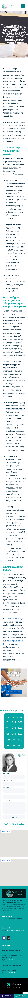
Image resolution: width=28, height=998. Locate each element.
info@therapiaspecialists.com (15, 930)
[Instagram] (8, 938)
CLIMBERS (20, 981)
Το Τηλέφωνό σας (7, 780)
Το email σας (5, 787)
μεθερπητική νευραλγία (14, 619)
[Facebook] (4, 938)
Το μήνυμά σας (6, 800)
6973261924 (12, 960)
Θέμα (3, 794)
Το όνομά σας (6, 774)
